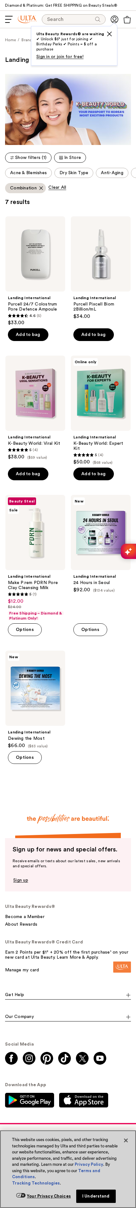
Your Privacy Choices (49, 1196)
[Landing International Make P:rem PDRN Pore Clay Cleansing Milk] (35, 558)
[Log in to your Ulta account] (114, 19)
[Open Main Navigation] (9, 19)
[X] (109, 33)
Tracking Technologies (36, 1183)
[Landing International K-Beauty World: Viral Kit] (35, 408)
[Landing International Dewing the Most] (35, 700)
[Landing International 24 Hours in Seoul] (101, 544)
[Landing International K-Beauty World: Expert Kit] (101, 410)
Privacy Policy (89, 1164)
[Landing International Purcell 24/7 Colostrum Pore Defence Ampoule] (35, 271)
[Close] (126, 1140)
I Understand (96, 1196)
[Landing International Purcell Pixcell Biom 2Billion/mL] (101, 267)
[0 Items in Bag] (127, 20)
